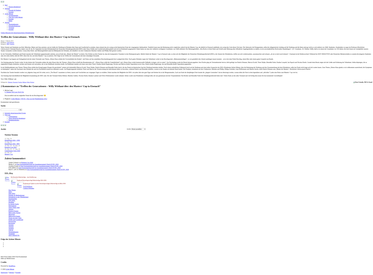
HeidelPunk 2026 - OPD (12, 140)
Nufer (28, 82)
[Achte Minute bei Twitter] (3, 125)
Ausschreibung (27, 186)
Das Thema (12, 190)
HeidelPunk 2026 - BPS (12, 144)
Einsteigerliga (13, 199)
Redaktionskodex (14, 120)
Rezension (12, 223)
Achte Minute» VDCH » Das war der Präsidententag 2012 (29, 99)
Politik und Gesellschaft (16, 220)
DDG (8, 44)
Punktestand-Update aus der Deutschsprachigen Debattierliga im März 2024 (44, 183)
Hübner (24, 82)
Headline (11, 202)
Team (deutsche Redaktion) (17, 118)
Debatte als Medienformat (16, 195)
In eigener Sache (14, 204)
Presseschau (12, 221)
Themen (11, 227)
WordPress (12, 266)
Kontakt (11, 12)
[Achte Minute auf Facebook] (1, 125)
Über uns (7, 115)
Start (6, 5)
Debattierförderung (14, 26)
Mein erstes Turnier (14, 213)
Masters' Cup (9, 154)
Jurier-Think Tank (14, 207)
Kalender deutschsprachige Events (15, 113)
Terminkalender (13, 15)
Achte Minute (9, 14)
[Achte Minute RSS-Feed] (5, 125)
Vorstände (12, 233)
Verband (7, 8)
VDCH (11, 230)
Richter (32, 82)
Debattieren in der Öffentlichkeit (18, 197)
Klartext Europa (13, 211)
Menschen (12, 214)
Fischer (20, 82)
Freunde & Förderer (15, 10)
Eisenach (15, 82)
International (12, 206)
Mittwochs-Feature (14, 216)
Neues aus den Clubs (15, 218)
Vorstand (11, 28)
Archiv (129, 129)
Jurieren (11, 209)
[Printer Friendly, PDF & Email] (362, 82)
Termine (11, 225)
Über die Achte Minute (16, 17)
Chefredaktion (13, 116)
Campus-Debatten (28, 188)
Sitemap (11, 272)
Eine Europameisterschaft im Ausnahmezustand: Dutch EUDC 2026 (38, 164)
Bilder (10, 21)
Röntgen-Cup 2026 (11, 147)
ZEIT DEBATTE (14, 235)
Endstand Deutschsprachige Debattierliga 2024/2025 (32, 180)
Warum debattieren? (15, 7)
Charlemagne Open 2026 (12, 151)
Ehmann (10, 82)
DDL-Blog (9, 173)
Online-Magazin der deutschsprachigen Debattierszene (17, 33)
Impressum (4, 272)
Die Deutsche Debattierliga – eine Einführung (23, 177)
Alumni (7, 22)
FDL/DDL (12, 200)
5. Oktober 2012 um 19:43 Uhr (14, 92)
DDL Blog (12, 193)
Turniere (12, 44)
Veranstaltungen (13, 24)
